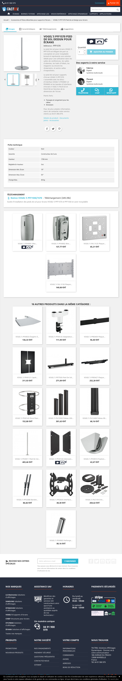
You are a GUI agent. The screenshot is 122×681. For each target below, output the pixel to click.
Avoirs (66, 659)
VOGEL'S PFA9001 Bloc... (27, 243)
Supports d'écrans (17, 615)
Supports (93, 14)
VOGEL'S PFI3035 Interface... (61, 500)
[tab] (10, 29)
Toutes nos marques (14, 633)
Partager (47, 128)
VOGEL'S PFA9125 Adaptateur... (61, 337)
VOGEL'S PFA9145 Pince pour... (27, 418)
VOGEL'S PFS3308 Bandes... (27, 500)
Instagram (113, 561)
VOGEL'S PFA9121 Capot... (27, 377)
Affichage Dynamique (78, 14)
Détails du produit (51, 118)
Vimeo (108, 561)
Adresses (67, 663)
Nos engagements (42, 648)
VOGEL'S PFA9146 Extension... (61, 459)
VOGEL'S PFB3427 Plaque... (94, 377)
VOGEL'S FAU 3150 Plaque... (61, 284)
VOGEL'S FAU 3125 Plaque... (95, 243)
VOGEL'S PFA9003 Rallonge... (61, 540)
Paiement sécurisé (42, 652)
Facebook (91, 561)
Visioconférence (58, 14)
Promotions (11, 648)
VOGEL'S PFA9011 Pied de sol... (27, 459)
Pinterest (59, 128)
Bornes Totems (28, 14)
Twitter (96, 561)
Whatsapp (111, 93)
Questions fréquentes (44, 656)
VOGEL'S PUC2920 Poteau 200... (61, 418)
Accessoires (54, 120)
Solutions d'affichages (18, 629)
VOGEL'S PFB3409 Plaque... (94, 337)
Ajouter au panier (101, 51)
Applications (105, 14)
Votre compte (71, 640)
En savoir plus (113, 679)
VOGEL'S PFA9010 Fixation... (95, 459)
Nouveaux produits (14, 652)
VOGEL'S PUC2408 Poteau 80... (95, 418)
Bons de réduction (71, 667)
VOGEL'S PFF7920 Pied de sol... (61, 377)
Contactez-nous (41, 661)
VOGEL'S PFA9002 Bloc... (61, 243)
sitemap (37, 665)
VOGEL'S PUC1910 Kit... (94, 500)
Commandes (68, 655)
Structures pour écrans (17, 619)
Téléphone (83, 93)
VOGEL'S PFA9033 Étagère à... (27, 337)
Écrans (16, 14)
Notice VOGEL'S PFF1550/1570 (25, 197)
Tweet (53, 128)
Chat (97, 93)
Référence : (48, 46)
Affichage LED (43, 14)
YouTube (102, 561)
